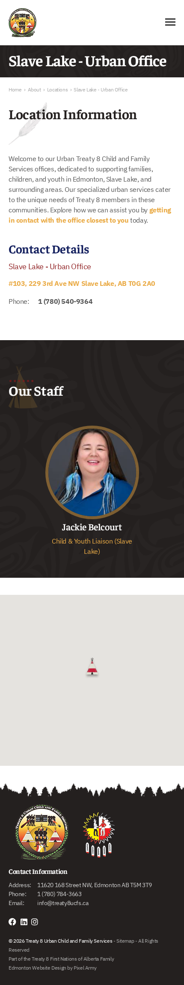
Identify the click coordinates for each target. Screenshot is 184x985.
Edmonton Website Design (37, 967)
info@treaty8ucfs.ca (62, 903)
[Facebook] (15, 922)
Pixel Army (85, 967)
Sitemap (125, 941)
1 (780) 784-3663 (59, 894)
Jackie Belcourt (92, 526)
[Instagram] (36, 922)
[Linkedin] (26, 922)
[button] (92, 667)
